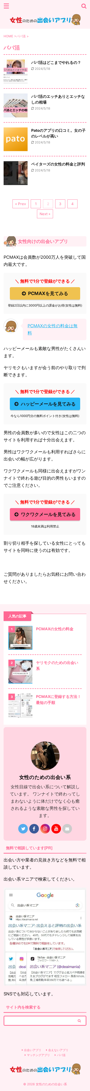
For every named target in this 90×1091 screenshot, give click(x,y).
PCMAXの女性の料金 (54, 628)
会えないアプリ (58, 1050)
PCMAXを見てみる (48, 293)
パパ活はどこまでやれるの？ (56, 62)
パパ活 (61, 1055)
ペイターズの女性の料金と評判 (58, 164)
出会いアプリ (32, 1050)
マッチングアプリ (38, 1055)
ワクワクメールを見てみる (48, 514)
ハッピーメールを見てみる (48, 404)
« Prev (20, 204)
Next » (45, 214)
